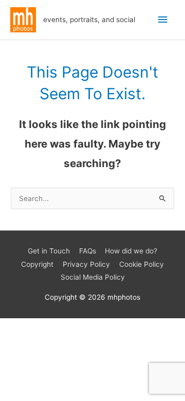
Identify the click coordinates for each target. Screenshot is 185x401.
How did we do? (131, 251)
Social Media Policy (93, 277)
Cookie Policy (141, 264)
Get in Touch (49, 251)
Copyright (37, 264)
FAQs (87, 251)
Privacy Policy (86, 264)
